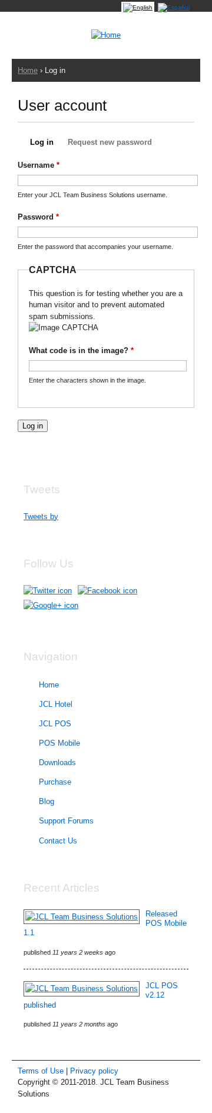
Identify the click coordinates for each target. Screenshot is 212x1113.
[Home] (106, 35)
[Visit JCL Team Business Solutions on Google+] (51, 605)
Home (28, 70)
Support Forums (66, 820)
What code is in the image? (81, 350)
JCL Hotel (55, 704)
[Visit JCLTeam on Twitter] (48, 590)
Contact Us (58, 840)
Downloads (57, 762)
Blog (46, 801)
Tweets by (41, 516)
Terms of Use (41, 1071)
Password (38, 216)
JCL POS (55, 723)
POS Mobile (59, 743)
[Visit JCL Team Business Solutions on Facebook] (107, 590)
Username (38, 165)
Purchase (55, 782)
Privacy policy (94, 1071)
